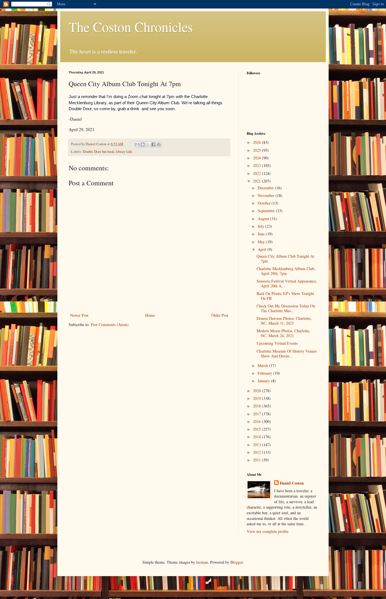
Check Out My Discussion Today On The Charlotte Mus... (286, 308)
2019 (257, 398)
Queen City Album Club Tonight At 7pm (285, 258)
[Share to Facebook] (153, 144)
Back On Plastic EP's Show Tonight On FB (285, 296)
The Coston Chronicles (131, 27)
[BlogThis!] (143, 144)
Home (150, 315)
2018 (257, 406)
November (267, 195)
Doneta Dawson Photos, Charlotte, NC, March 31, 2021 (284, 321)
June (262, 233)
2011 (257, 460)
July (261, 226)
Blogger (236, 562)
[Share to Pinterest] (159, 144)
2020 (257, 390)
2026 (257, 142)
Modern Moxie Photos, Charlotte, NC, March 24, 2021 (283, 333)
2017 (257, 413)
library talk (124, 151)
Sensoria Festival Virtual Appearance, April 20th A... (287, 283)
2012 (257, 452)
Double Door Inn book (98, 151)
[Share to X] (148, 144)
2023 (257, 165)
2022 (257, 173)
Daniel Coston (292, 483)
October (265, 203)
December (266, 187)
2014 (257, 436)
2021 (257, 181)
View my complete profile (268, 531)
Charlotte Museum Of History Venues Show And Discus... (287, 353)
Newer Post (79, 315)
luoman (202, 562)
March (263, 365)
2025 (257, 150)
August (264, 218)
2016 (257, 421)
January (264, 380)
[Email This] (137, 144)
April (262, 249)
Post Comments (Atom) (110, 324)
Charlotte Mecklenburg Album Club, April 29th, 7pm (286, 271)
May (262, 241)
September (267, 210)
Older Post (219, 315)
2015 (257, 429)
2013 (257, 444)
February (265, 373)
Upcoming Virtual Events (277, 343)
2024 (257, 157)
